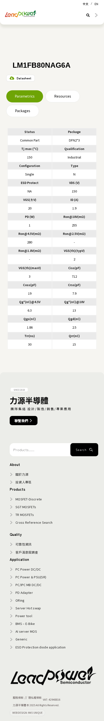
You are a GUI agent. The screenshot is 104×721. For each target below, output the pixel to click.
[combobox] (40, 449)
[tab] (24, 96)
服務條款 (18, 697)
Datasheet (24, 78)
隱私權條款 (35, 697)
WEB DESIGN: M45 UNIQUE (27, 712)
